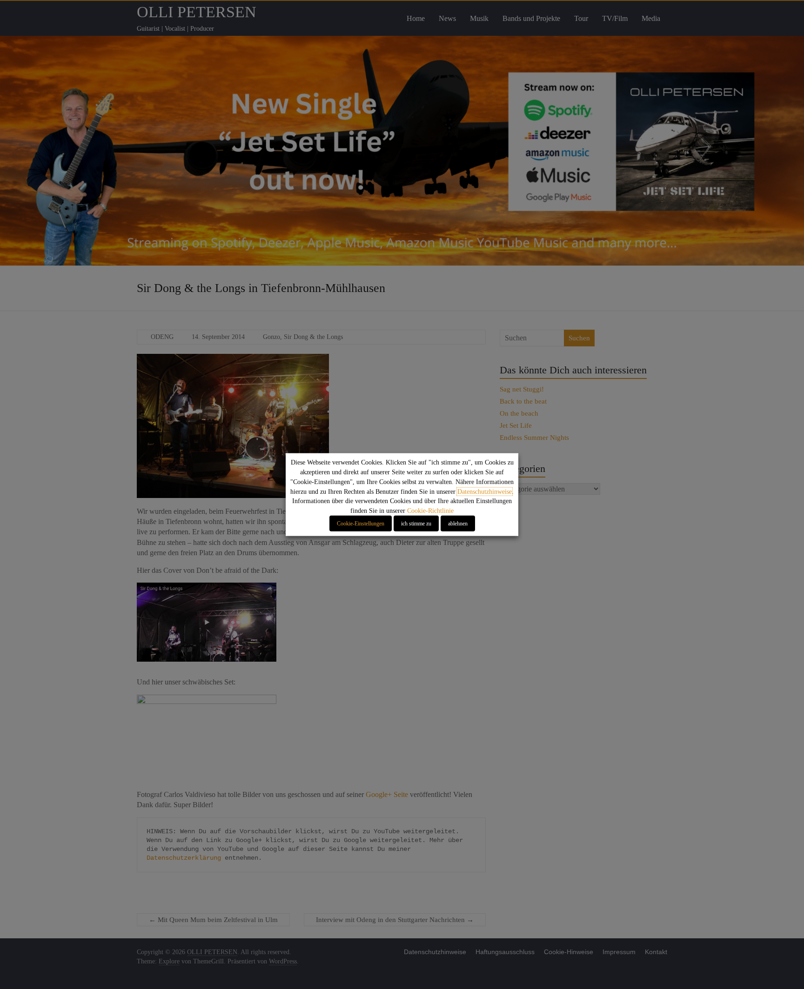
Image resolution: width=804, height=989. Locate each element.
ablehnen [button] (458, 523)
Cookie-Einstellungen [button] (360, 523)
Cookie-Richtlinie (430, 510)
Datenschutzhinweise (484, 491)
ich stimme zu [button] (416, 523)
